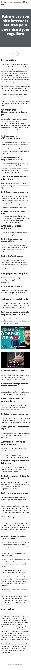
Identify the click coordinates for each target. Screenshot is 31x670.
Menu (3, 7)
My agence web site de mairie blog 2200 (14, 3)
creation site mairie (22, 321)
